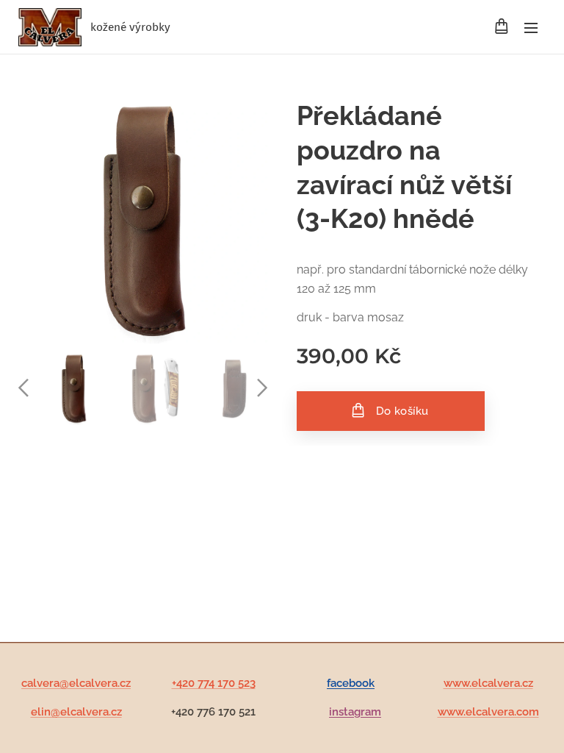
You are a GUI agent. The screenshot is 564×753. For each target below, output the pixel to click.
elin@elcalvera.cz (76, 711)
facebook (351, 683)
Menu (531, 27)
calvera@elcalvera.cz (76, 683)
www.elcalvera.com (488, 711)
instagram (355, 711)
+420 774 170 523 (214, 683)
